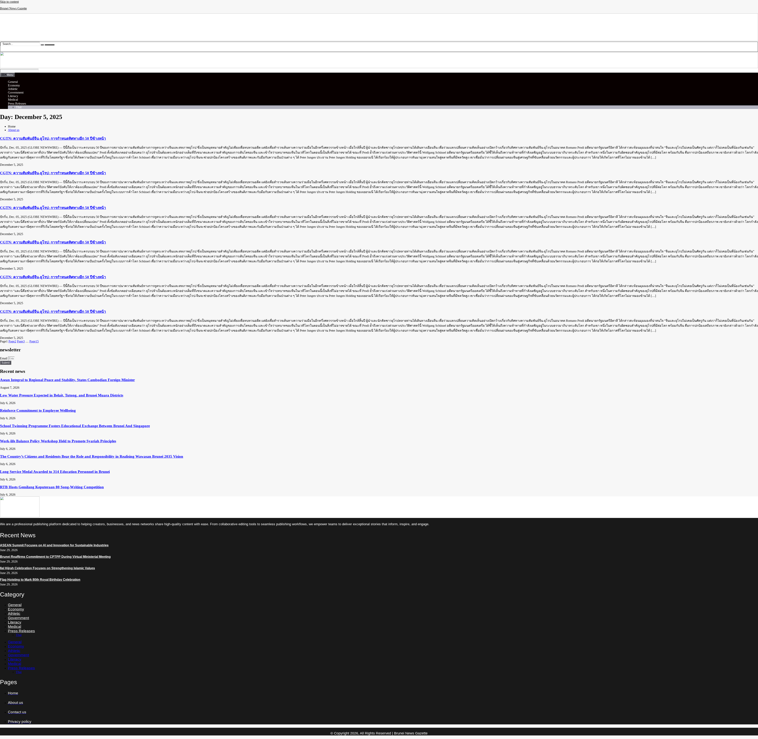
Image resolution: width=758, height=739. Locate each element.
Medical (13, 99)
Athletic (13, 89)
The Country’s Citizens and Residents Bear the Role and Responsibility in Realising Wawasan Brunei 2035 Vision (91, 456)
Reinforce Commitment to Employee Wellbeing (38, 410)
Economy (14, 85)
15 (34, 341)
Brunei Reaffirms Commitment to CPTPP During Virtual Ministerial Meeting (55, 556)
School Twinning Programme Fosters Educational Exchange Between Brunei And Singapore (75, 426)
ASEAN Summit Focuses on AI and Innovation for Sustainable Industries (54, 545)
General (13, 81)
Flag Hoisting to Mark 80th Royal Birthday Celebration (40, 579)
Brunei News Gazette (13, 8)
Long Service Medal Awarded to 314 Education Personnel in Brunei (55, 472)
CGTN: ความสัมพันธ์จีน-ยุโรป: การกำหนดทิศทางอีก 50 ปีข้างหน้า (53, 138)
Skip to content (9, 1)
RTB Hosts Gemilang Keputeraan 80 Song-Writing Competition (52, 487)
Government (15, 92)
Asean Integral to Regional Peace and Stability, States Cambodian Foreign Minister (67, 380)
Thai (19, 107)
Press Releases (17, 103)
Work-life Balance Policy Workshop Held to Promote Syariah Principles (58, 441)
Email (4, 358)
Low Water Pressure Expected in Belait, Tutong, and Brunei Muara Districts (61, 395)
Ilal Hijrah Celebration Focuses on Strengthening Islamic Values (47, 568)
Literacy (13, 96)
